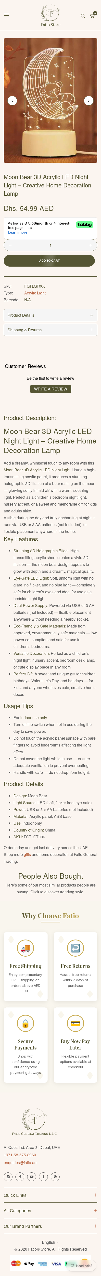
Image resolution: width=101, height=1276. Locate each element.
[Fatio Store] (51, 15)
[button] (89, 101)
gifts (27, 854)
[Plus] (91, 245)
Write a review (50, 389)
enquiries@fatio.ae (20, 1162)
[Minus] (10, 245)
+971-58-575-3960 (20, 1154)
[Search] (83, 15)
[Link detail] (8, 1176)
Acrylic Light (35, 293)
